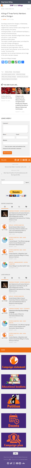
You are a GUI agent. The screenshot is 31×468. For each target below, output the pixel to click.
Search (3, 180)
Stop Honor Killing (6, 2)
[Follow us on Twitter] (18, 160)
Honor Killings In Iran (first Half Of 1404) (19, 266)
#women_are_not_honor (22, 76)
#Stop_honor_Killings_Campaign (9, 76)
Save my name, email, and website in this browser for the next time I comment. (14, 147)
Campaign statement (14, 211)
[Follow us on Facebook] (16, 160)
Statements (27, 308)
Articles (11, 225)
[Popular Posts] (11, 207)
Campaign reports (18, 262)
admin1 (5, 19)
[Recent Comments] (19, 207)
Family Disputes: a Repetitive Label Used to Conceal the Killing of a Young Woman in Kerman (19, 255)
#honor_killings (8, 71)
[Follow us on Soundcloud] (29, 160)
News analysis (9, 9)
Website (5, 140)
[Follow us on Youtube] (23, 160)
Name (5, 134)
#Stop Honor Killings (20, 74)
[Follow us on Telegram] (26, 160)
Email (18, 134)
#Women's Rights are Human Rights (9, 79)
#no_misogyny (16, 71)
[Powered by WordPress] (9, 459)
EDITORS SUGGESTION (25, 211)
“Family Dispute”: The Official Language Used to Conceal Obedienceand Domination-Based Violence (19, 242)
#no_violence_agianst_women (8, 74)
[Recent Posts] (4, 207)
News (2, 9)
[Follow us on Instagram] (21, 160)
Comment (6, 123)
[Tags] (26, 207)
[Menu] (29, 2)
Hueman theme (23, 459)
